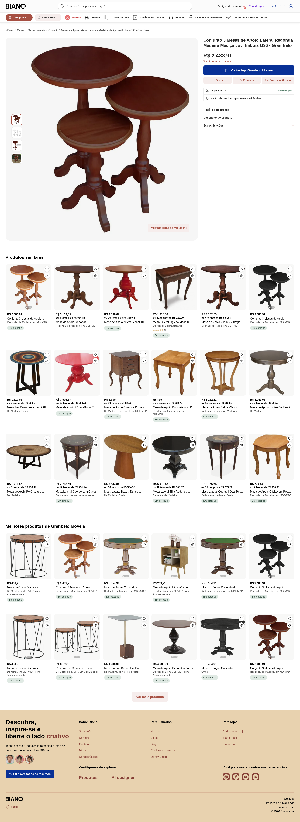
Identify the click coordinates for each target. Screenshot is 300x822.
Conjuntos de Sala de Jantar (250, 17)
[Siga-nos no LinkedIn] (255, 776)
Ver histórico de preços (217, 61)
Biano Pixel (230, 737)
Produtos (88, 777)
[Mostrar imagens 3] (16, 145)
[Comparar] (47, 276)
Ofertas (76, 17)
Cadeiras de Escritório (208, 17)
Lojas (154, 737)
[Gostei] (47, 269)
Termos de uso (285, 807)
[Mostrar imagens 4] (16, 158)
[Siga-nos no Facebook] (235, 776)
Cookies (289, 798)
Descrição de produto (217, 117)
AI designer (259, 6)
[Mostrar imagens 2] (16, 132)
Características (88, 756)
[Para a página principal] (20, 6)
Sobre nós (85, 731)
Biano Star (229, 744)
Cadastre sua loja (233, 731)
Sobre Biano (88, 722)
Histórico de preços (216, 109)
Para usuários (161, 722)
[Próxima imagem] (49, 286)
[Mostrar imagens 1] (16, 119)
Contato (84, 744)
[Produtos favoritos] (282, 6)
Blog (154, 744)
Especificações (213, 125)
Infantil (96, 17)
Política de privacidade (280, 802)
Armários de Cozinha (152, 17)
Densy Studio (159, 756)
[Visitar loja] (110, 139)
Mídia (82, 750)
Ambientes (48, 17)
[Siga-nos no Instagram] (226, 776)
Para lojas (230, 722)
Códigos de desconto (231, 7)
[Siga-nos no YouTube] (245, 776)
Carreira (84, 737)
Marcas (155, 731)
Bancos (180, 17)
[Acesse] (290, 6)
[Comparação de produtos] (274, 6)
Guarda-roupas (120, 17)
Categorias (19, 17)
